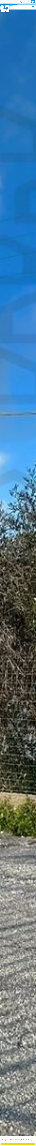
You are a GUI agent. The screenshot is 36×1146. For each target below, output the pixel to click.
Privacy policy (30, 1140)
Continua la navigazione (18, 1143)
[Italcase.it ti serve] (5, 7)
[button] (22, 573)
